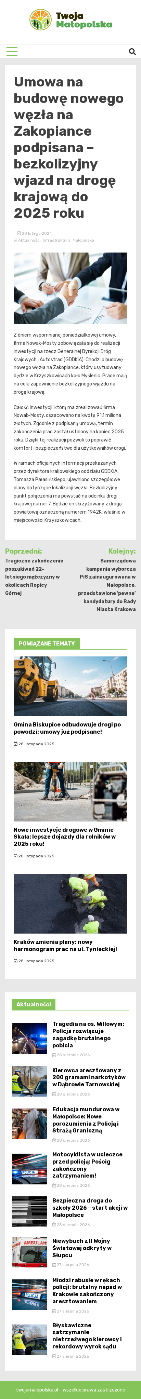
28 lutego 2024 (36, 233)
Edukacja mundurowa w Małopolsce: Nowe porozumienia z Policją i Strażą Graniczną (85, 1120)
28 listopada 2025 (35, 744)
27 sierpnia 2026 (72, 1264)
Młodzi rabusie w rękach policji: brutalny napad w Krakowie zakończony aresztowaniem (87, 1291)
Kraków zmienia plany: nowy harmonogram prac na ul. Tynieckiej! (65, 945)
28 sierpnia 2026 (73, 1054)
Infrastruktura (56, 240)
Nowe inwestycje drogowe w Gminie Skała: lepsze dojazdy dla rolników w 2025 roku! (65, 837)
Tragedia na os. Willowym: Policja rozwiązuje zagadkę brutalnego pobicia (88, 1034)
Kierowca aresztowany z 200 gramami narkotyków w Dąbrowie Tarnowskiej (89, 1077)
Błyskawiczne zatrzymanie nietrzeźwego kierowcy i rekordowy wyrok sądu (87, 1336)
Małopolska (83, 240)
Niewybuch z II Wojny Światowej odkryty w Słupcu (82, 1248)
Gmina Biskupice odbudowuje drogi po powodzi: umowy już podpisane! (67, 728)
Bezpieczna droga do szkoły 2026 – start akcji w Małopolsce (90, 1207)
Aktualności (29, 240)
